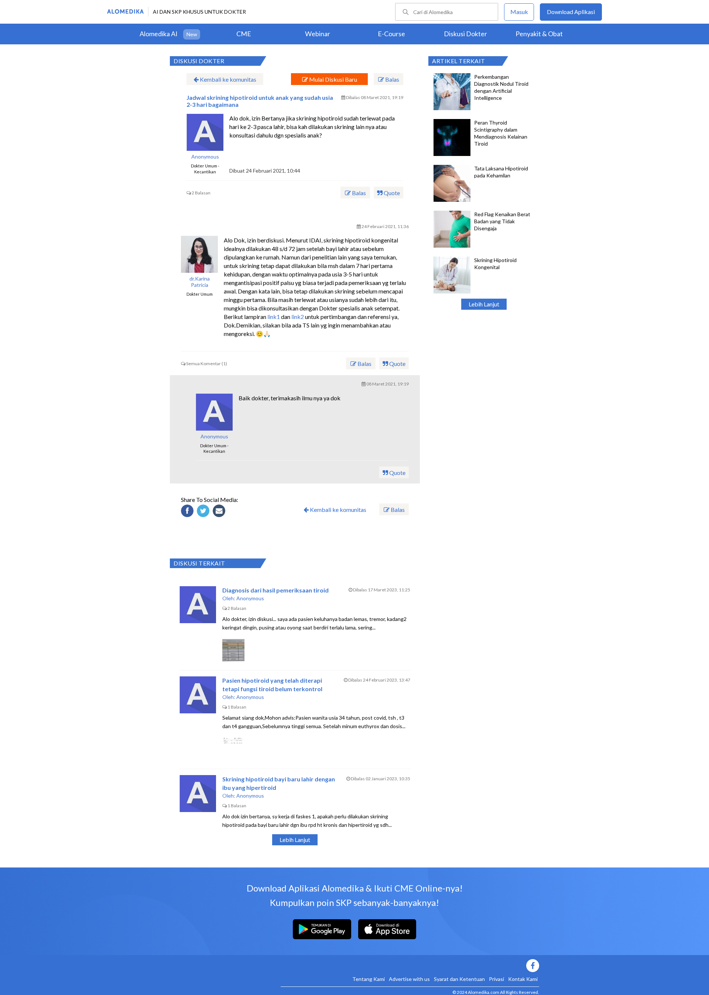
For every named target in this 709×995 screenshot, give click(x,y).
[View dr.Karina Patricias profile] (199, 254)
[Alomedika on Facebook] (410, 965)
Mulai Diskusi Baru (332, 79)
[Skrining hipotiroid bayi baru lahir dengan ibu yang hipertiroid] (197, 793)
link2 (297, 316)
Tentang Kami (368, 979)
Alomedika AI (159, 34)
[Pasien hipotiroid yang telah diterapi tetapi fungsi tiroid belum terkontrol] (197, 694)
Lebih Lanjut (484, 304)
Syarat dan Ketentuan (459, 979)
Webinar (317, 34)
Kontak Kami (523, 979)
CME (243, 34)
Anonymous (205, 157)
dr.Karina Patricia (199, 282)
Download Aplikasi (571, 11)
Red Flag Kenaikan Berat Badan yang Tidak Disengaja (502, 221)
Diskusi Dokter (465, 34)
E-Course (391, 34)
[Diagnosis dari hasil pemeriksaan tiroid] (197, 604)
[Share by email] (220, 512)
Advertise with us (409, 979)
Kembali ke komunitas (227, 79)
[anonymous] (204, 132)
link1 (273, 316)
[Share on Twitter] (204, 512)
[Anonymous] (214, 412)
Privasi (496, 979)
